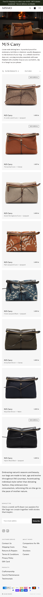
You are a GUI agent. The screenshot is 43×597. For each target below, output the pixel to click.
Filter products (12, 71)
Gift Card (6, 562)
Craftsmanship (8, 571)
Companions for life (31, 543)
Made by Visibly (35, 594)
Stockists (26, 551)
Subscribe (36, 521)
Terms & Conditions (10, 554)
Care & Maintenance (10, 575)
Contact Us (7, 543)
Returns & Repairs (9, 551)
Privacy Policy (7, 558)
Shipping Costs (8, 547)
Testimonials (7, 579)
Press (25, 547)
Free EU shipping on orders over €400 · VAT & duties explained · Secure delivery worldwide (21, 3)
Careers (26, 554)
